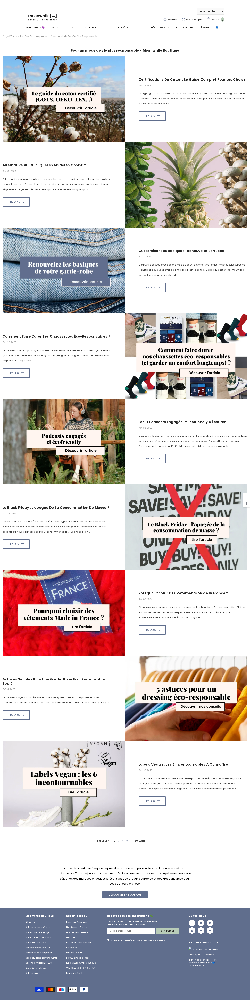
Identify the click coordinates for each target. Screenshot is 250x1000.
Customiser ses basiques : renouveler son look (181, 251)
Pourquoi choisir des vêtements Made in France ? (183, 593)
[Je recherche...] (210, 11)
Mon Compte (194, 19)
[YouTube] (201, 930)
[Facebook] (192, 923)
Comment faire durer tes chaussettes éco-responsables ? (56, 336)
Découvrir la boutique (125, 894)
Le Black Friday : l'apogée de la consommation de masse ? (56, 508)
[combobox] (208, 11)
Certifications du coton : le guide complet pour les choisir (192, 79)
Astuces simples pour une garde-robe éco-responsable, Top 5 (54, 681)
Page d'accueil (12, 36)
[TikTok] (192, 930)
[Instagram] (201, 923)
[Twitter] (210, 930)
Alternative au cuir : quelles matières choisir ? (44, 165)
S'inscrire (168, 931)
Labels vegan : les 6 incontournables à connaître (183, 764)
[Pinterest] (210, 923)
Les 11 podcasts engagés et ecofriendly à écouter (182, 422)
